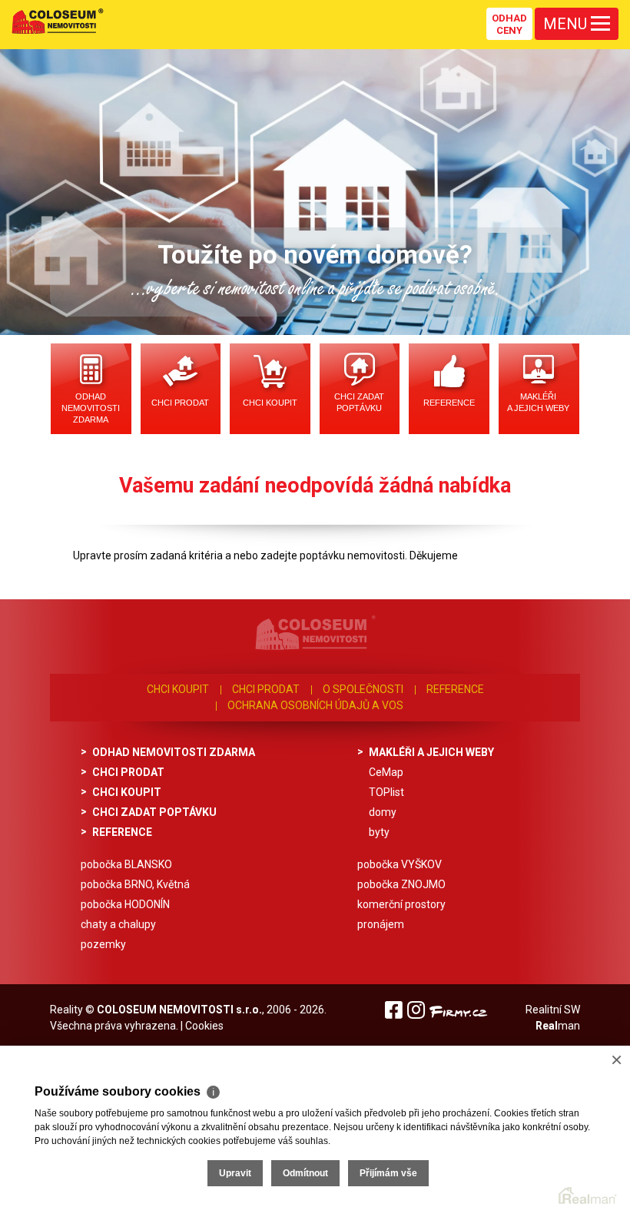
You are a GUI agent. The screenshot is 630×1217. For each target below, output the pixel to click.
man (558, 1026)
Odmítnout (305, 1173)
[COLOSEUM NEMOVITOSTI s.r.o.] (58, 21)
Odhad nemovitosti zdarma (90, 408)
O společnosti (363, 689)
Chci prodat (180, 402)
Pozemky (103, 944)
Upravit (235, 1173)
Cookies (204, 1026)
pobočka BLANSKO (126, 864)
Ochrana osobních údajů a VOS (315, 705)
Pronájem (380, 924)
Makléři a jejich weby (538, 402)
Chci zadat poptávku (359, 402)
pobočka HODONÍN (125, 904)
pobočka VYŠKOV (399, 864)
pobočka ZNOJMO (401, 884)
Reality (66, 1009)
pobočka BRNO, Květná (135, 884)
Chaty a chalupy (118, 924)
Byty (379, 832)
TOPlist (386, 792)
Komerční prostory (401, 904)
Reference (449, 402)
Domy (382, 812)
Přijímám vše (388, 1173)
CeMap (386, 772)
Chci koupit (270, 402)
